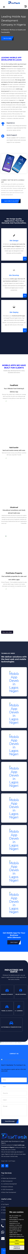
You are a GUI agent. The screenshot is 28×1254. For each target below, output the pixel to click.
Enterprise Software (7, 1186)
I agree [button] (17, 1240)
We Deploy (14, 312)
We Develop (14, 275)
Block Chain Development (9, 1192)
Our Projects (5, 1204)
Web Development (7, 1181)
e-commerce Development (9, 1184)
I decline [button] (17, 1243)
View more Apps (7, 632)
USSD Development (7, 1189)
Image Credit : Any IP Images (8, 1161)
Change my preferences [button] (17, 1247)
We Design (14, 241)
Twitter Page (5, 1210)
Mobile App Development (9, 1178)
